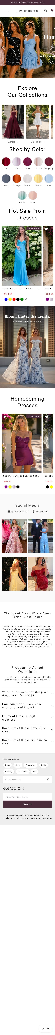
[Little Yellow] (51, 486)
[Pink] (51, 299)
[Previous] (4, 47)
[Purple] (47, 299)
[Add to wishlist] (4, 229)
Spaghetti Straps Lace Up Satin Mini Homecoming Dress (21, 476)
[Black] (18, 299)
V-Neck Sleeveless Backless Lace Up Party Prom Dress (21, 288)
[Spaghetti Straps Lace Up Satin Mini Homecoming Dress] (22, 443)
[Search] (45, 10)
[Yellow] (10, 299)
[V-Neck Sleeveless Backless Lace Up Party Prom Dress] (22, 255)
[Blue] (6, 299)
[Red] (14, 299)
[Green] (22, 299)
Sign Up (27, 804)
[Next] (51, 47)
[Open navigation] (6, 11)
